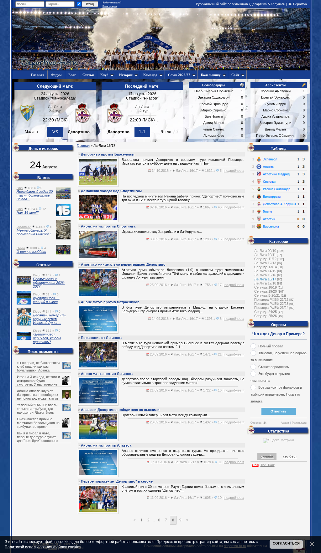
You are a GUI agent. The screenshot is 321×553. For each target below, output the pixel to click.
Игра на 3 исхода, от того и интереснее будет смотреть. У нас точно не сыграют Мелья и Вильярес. (39, 382)
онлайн (266, 456)
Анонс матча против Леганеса (107, 374)
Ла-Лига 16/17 (265, 279)
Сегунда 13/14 (265, 267)
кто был (290, 456)
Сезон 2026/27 (179, 75)
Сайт (235, 75)
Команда (150, 75)
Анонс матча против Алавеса (106, 445)
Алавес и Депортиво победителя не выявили (120, 410)
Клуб (104, 75)
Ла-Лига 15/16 (265, 275)
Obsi (255, 465)
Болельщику (211, 75)
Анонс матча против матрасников (110, 302)
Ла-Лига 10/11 (265, 255)
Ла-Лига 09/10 (265, 251)
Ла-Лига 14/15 (265, 271)
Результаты (299, 422)
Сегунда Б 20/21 (267, 295)
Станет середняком (274, 367)
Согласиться (286, 543)
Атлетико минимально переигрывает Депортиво (123, 264)
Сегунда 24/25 (265, 312)
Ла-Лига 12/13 (265, 263)
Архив (285, 422)
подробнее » (234, 170)
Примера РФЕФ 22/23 (271, 303)
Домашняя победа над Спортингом (111, 191)
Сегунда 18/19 (265, 287)
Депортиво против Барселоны (107, 154)
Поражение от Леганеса (101, 338)
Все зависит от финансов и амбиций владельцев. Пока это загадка (276, 394)
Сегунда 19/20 (265, 291)
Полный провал (270, 346)
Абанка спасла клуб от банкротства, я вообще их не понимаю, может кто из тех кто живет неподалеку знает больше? (42, 398)
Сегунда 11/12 (265, 259)
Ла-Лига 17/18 (265, 283)
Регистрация (110, 6)
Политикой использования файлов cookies (43, 547)
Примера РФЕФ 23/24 (271, 308)
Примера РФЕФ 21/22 (271, 299)
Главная (83, 145)
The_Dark (267, 465)
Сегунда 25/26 (265, 316)
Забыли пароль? (112, 2)
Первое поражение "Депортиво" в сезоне (117, 481)
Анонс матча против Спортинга (108, 226)
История (126, 75)
